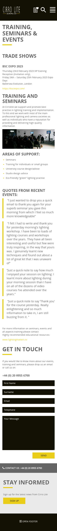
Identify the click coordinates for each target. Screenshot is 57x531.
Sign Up (14, 500)
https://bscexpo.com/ (13, 88)
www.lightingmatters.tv (14, 339)
